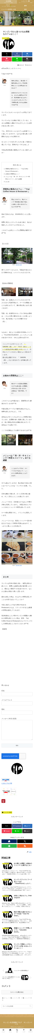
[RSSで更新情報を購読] (24, 846)
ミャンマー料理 (8, 812)
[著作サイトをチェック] (9, 841)
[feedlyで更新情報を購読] (9, 846)
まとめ (7, 181)
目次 (14, 165)
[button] (27, 59)
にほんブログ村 (7, 783)
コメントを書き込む (17, 992)
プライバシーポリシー (17, 1027)
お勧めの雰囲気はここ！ (12, 174)
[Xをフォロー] (24, 841)
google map (19, 264)
